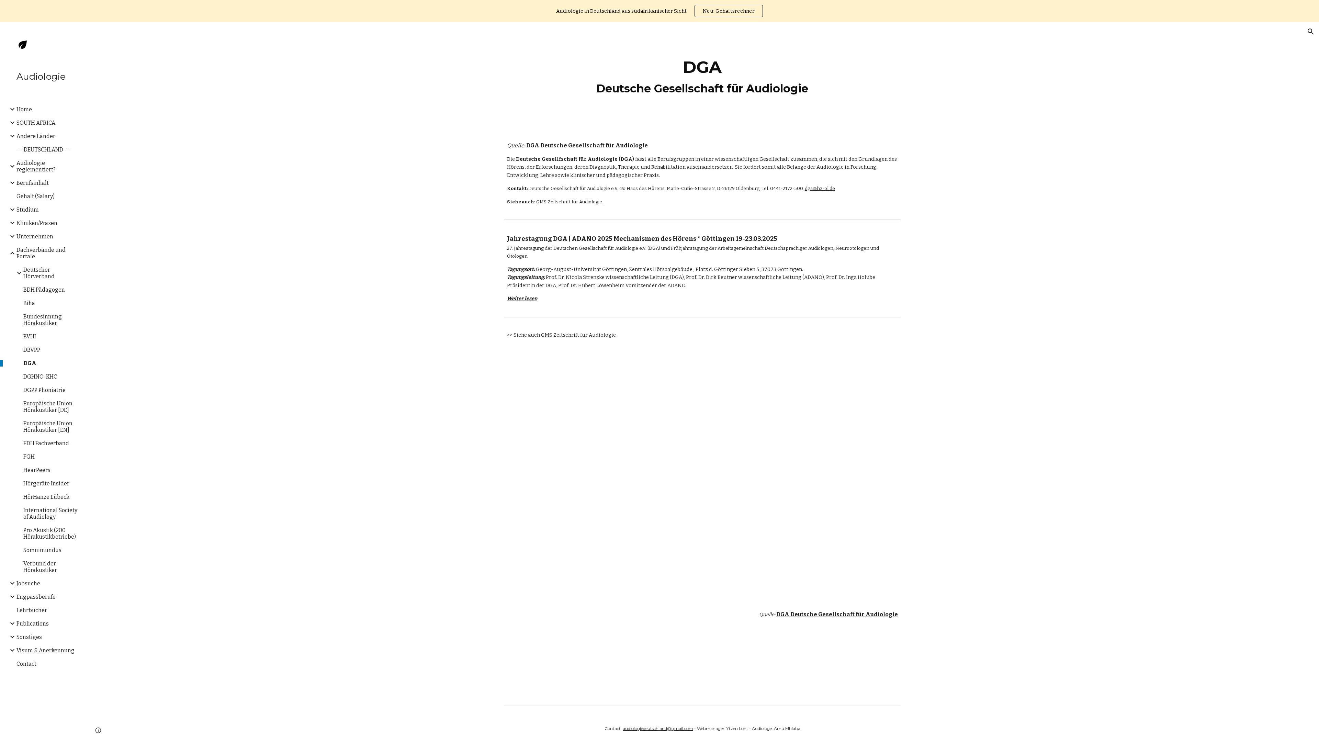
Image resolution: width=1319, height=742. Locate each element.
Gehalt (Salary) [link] (35, 196)
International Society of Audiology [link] (50, 513)
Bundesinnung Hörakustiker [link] (42, 319)
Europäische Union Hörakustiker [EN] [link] (47, 426)
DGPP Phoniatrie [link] (44, 390)
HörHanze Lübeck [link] (46, 497)
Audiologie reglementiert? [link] (36, 166)
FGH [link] (29, 456)
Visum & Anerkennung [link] (45, 650)
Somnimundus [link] (42, 550)
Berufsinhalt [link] (32, 183)
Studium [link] (27, 209)
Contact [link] (26, 664)
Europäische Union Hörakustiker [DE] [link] (47, 406)
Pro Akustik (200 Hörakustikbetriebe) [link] (49, 533)
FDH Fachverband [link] (46, 443)
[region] (659, 11)
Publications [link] (32, 623)
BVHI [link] (29, 336)
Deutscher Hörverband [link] (39, 273)
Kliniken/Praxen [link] (36, 223)
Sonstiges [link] (29, 637)
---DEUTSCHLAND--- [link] (43, 149)
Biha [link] (29, 303)
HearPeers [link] (36, 470)
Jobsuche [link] (28, 583)
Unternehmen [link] (34, 236)
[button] (1311, 31)
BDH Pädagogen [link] (44, 289)
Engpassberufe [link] (36, 597)
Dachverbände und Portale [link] (41, 253)
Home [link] (24, 109)
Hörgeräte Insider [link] (46, 483)
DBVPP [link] (31, 350)
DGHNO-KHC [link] (40, 376)
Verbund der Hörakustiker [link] (40, 566)
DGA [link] (29, 363)
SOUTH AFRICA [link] (35, 123)
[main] (702, 76)
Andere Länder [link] (35, 136)
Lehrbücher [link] (31, 610)
